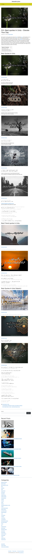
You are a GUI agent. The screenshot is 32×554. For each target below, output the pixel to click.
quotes (21, 39)
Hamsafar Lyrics (16, 1)
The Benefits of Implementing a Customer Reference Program (11, 438)
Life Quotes (3, 515)
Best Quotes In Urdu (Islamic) (6, 50)
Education (3, 493)
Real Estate (3, 528)
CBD (2, 489)
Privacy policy (3, 545)
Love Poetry (3, 518)
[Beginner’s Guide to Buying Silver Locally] (7, 424)
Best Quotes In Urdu (5, 48)
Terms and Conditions (5, 546)
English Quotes (3, 496)
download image (4, 77)
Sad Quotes (3, 532)
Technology (3, 535)
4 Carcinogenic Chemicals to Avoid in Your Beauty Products (12, 405)
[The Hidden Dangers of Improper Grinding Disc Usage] (7, 471)
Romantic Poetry (4, 529)
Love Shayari (3, 519)
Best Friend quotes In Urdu (6, 49)
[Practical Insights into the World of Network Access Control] (7, 444)
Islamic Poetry (3, 509)
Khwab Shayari (3, 512)
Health (2, 506)
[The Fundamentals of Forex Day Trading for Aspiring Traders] (7, 462)
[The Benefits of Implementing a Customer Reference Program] (7, 433)
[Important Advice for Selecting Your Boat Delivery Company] (7, 454)
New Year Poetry (4, 522)
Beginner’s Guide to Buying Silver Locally (8, 428)
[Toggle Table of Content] (10, 47)
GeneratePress (21, 552)
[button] (30, 4)
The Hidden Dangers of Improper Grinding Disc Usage (10, 475)
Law (2, 513)
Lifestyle (2, 516)
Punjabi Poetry (3, 526)
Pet (1, 525)
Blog (2, 486)
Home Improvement (4, 508)
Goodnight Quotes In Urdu (5, 505)
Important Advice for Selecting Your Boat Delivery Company (11, 458)
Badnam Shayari (4, 482)
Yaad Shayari (3, 539)
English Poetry (3, 495)
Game (2, 502)
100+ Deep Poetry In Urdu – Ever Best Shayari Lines (11, 406)
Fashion (2, 499)
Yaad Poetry (3, 538)
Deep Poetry (3, 490)
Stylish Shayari (3, 533)
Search (2, 411)
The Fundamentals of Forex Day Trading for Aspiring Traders (11, 466)
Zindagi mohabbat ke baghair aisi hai (7, 203)
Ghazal (2, 503)
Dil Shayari (3, 492)
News (2, 523)
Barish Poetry (3, 483)
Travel (2, 536)
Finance (2, 500)
